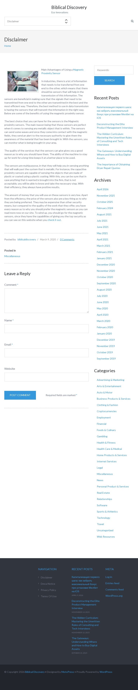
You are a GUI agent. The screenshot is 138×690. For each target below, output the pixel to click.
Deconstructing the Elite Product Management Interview (86, 604)
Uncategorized (105, 530)
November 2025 (106, 195)
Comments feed (114, 589)
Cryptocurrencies (107, 411)
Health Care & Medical (109, 448)
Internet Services (107, 461)
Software (102, 505)
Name (8, 320)
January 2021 (104, 258)
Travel (100, 524)
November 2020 (106, 270)
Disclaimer (46, 577)
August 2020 (104, 289)
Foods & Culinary (106, 430)
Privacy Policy (48, 589)
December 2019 (106, 339)
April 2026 (102, 189)
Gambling (102, 436)
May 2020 (102, 308)
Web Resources (106, 536)
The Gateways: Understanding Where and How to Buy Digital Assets (114, 154)
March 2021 (103, 245)
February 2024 (105, 208)
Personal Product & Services (113, 486)
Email (7, 344)
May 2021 (102, 233)
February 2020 (105, 327)
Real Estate (103, 492)
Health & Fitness (106, 442)
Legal (100, 467)
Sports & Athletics (107, 511)
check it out (54, 219)
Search (109, 80)
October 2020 (105, 277)
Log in (108, 576)
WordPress (106, 671)
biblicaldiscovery (27, 239)
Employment (104, 417)
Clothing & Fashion (107, 404)
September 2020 (106, 283)
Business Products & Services (113, 398)
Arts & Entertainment (109, 386)
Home (7, 45)
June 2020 (103, 302)
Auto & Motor (104, 392)
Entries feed (112, 583)
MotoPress (67, 671)
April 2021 (102, 239)
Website (9, 368)
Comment (10, 284)
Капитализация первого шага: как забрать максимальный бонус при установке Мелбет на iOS (86, 584)
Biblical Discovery (35, 671)
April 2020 (102, 314)
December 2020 (106, 264)
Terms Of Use (49, 596)
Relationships (104, 498)
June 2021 (103, 226)
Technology (103, 517)
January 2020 (104, 333)
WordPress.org (114, 595)
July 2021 (102, 220)
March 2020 (103, 320)
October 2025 (105, 201)
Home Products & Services (112, 455)
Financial (101, 423)
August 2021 (104, 214)
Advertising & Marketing (110, 379)
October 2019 (105, 352)
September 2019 (106, 358)
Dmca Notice (48, 583)
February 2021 (105, 251)
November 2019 (106, 346)
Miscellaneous (12, 256)
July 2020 (102, 295)
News (100, 480)
